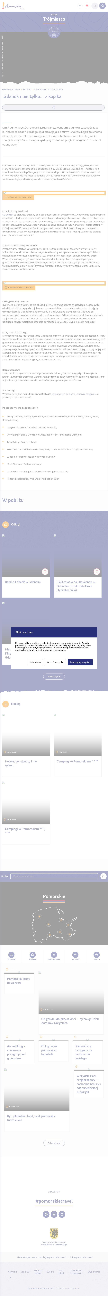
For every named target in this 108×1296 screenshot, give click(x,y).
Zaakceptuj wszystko (80, 662)
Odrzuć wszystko (55, 662)
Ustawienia (35, 662)
